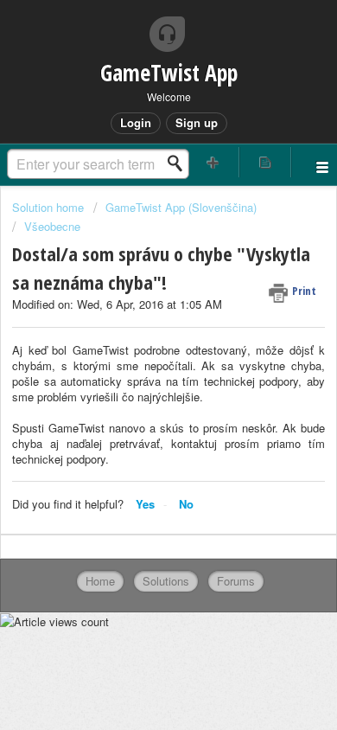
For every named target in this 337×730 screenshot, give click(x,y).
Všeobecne (52, 226)
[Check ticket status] (265, 162)
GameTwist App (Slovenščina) (181, 207)
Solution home (49, 207)
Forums (236, 581)
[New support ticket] (213, 162)
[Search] (180, 163)
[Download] (136, 349)
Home (100, 581)
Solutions (166, 581)
